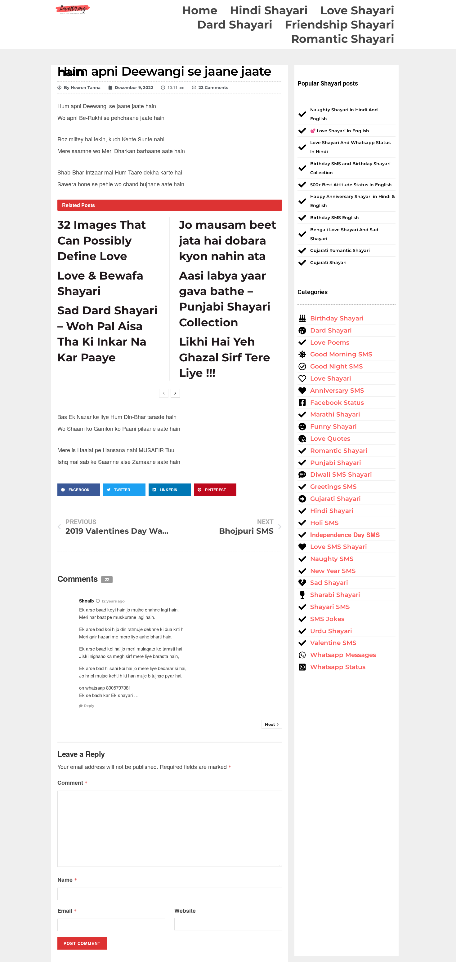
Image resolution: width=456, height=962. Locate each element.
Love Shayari (357, 10)
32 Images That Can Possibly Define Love (101, 240)
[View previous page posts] (163, 393)
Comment (72, 783)
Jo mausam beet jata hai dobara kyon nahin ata (227, 240)
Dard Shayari (234, 24)
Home (199, 10)
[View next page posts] (175, 393)
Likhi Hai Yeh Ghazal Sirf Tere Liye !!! (224, 357)
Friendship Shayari (339, 24)
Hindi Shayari (269, 10)
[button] (78, 489)
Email (67, 911)
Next (270, 724)
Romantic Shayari (342, 39)
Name (67, 880)
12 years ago (113, 601)
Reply (89, 706)
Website (185, 911)
